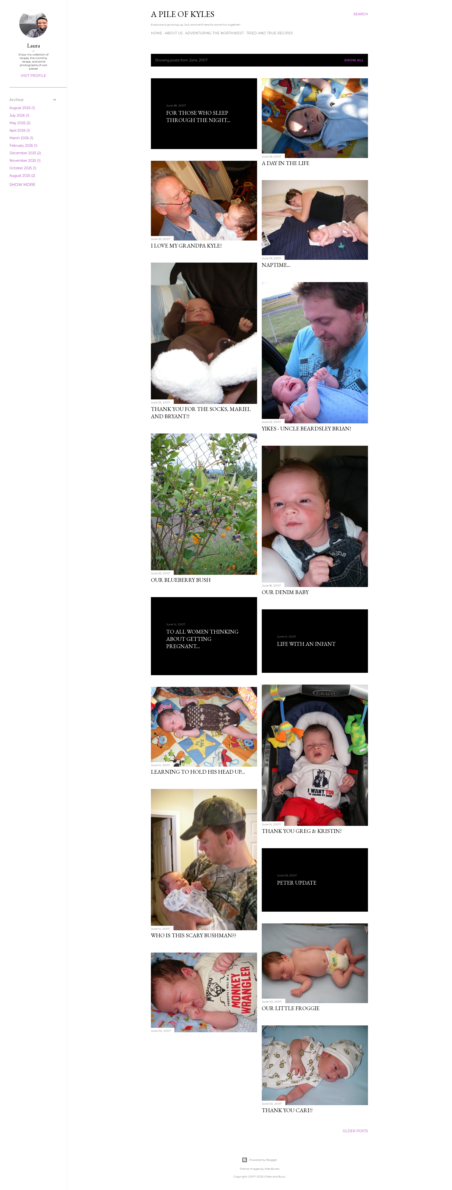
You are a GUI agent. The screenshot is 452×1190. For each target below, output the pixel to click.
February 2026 (22, 145)
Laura (33, 45)
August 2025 (21, 175)
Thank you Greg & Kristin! (302, 831)
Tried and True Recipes (269, 33)
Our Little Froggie (290, 1008)
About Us (174, 33)
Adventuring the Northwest (214, 33)
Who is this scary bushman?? (193, 935)
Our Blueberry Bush (181, 579)
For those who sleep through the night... (198, 116)
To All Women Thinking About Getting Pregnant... (202, 639)
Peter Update (296, 882)
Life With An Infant (306, 643)
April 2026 (19, 130)
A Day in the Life (285, 163)
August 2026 (21, 108)
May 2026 (19, 123)
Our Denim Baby (285, 592)
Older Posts (355, 1131)
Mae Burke (272, 1168)
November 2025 (24, 160)
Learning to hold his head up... (198, 771)
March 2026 (20, 138)
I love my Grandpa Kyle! (186, 245)
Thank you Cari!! (287, 1110)
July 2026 (18, 115)
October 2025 (22, 168)
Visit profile (33, 76)
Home (156, 33)
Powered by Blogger (263, 1160)
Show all (354, 60)
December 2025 (24, 153)
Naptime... (276, 264)
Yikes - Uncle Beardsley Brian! (306, 428)
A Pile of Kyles (182, 14)
